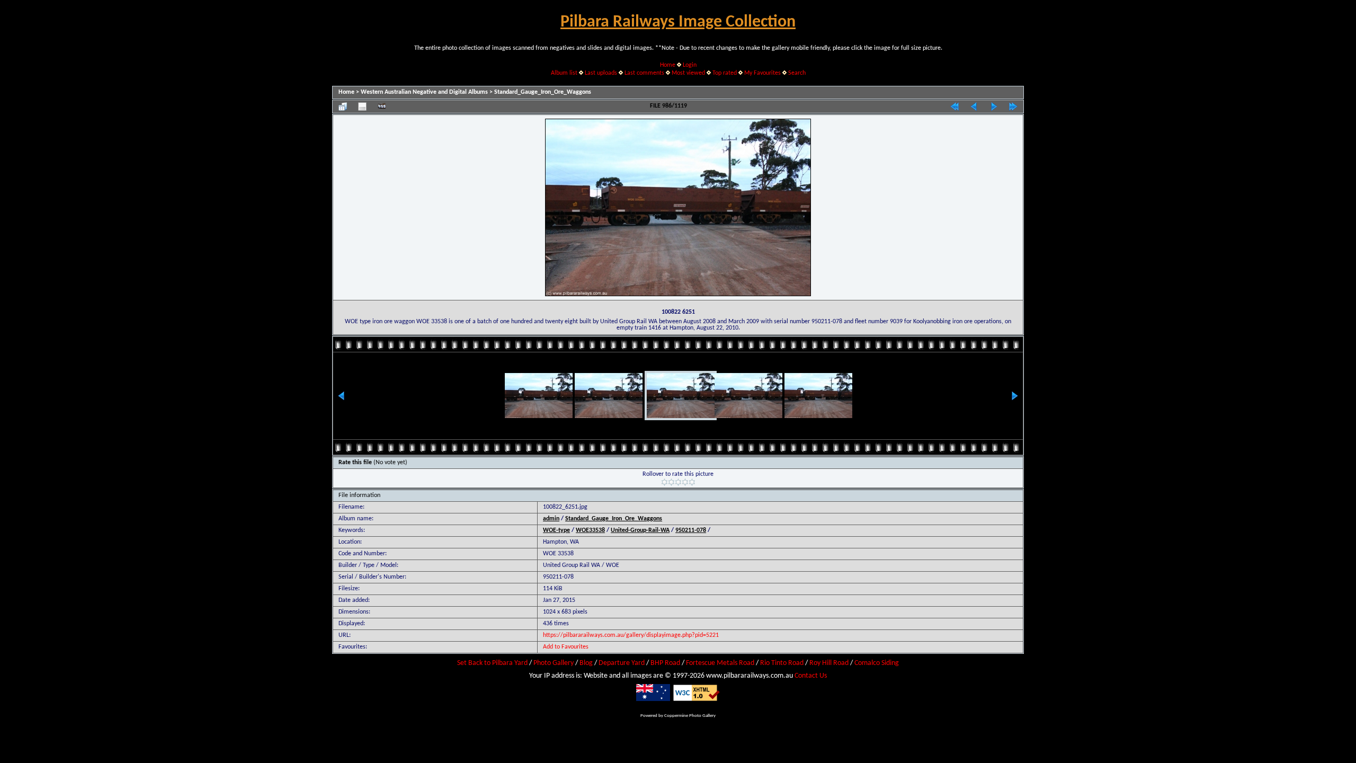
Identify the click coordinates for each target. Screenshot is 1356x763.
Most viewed (688, 73)
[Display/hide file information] (362, 106)
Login (690, 65)
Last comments (644, 73)
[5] (692, 482)
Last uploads (601, 73)
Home (667, 65)
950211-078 (690, 530)
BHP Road (665, 663)
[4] (685, 482)
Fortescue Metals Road (720, 663)
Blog (586, 663)
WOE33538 (590, 530)
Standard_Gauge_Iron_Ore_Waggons (542, 92)
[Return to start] (954, 106)
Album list (564, 73)
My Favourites (762, 73)
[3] (678, 482)
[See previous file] (974, 106)
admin (551, 519)
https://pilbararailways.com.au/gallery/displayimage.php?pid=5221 (631, 635)
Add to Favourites (565, 647)
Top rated (724, 73)
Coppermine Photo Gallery (690, 715)
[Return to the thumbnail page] (342, 106)
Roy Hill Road (829, 663)
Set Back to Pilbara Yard (492, 663)
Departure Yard (622, 663)
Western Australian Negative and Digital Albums (424, 92)
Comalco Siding (876, 663)
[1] (664, 482)
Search (797, 73)
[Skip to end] (1013, 106)
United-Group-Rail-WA (640, 530)
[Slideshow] (381, 106)
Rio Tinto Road (782, 663)
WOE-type (556, 530)
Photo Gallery (553, 663)
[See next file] (993, 106)
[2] (671, 482)
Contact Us (811, 676)
